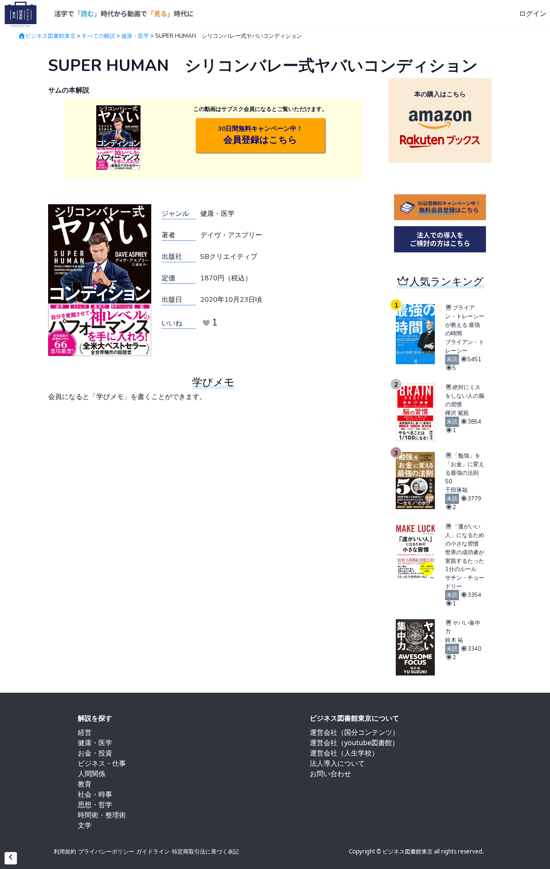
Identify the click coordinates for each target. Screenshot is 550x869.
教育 (85, 784)
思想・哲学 (95, 804)
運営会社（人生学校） (344, 753)
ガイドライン (153, 851)
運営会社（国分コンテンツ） (354, 732)
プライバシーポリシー (106, 851)
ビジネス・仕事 (102, 763)
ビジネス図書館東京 (50, 36)
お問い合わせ (330, 773)
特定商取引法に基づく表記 (205, 851)
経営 (85, 732)
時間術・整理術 (102, 815)
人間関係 (91, 773)
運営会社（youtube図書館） (354, 742)
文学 (85, 825)
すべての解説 (98, 36)
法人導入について (337, 763)
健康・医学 (135, 36)
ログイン (533, 13)
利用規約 (65, 851)
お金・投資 (95, 753)
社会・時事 (95, 794)
